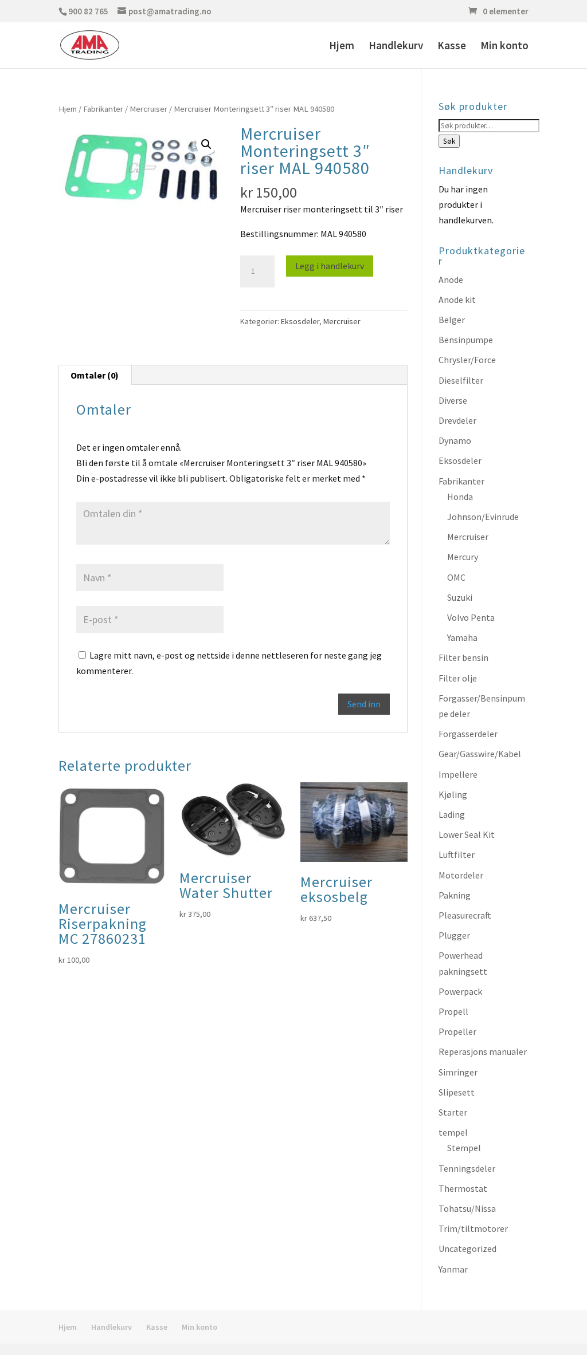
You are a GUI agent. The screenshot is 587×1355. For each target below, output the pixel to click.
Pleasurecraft (465, 915)
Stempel (464, 1147)
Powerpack (460, 991)
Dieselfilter (461, 380)
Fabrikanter (103, 109)
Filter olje (458, 678)
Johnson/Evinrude (483, 516)
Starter (453, 1112)
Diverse (453, 400)
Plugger (454, 935)
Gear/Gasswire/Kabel (480, 753)
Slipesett (457, 1092)
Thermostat (463, 1188)
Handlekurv (396, 46)
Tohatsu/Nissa (467, 1208)
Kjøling (453, 794)
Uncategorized (467, 1248)
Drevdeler (457, 420)
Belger (452, 319)
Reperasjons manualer (483, 1051)
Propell (453, 1011)
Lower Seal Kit (467, 834)
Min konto (504, 46)
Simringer (458, 1072)
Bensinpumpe (466, 339)
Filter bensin (463, 657)
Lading (452, 814)
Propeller (457, 1031)
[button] (206, 144)
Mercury (462, 556)
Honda (460, 496)
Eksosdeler (300, 321)
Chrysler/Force (467, 359)
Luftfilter (457, 854)
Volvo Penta (471, 617)
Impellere (458, 774)
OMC (456, 577)
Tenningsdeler (467, 1168)
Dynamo (455, 440)
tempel (453, 1132)
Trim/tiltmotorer (473, 1228)
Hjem (341, 46)
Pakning (455, 895)
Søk (449, 141)
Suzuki (459, 597)
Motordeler (461, 875)
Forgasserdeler (468, 733)
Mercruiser (148, 109)
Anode (451, 279)
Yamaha (462, 637)
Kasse (451, 46)
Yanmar (453, 1269)
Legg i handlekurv (329, 265)
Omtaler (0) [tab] (95, 375)
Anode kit (457, 299)
